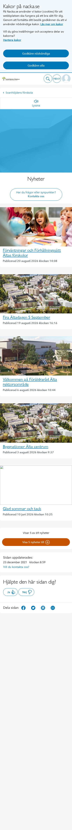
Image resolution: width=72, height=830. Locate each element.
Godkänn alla (36, 65)
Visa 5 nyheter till (33, 542)
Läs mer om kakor (51, 24)
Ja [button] (8, 592)
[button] (48, 78)
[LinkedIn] (43, 607)
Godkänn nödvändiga (36, 53)
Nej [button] (24, 592)
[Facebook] (23, 607)
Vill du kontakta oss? (16, 567)
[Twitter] (33, 607)
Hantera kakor (12, 40)
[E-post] (53, 607)
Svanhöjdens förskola (19, 92)
